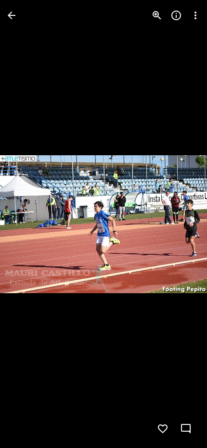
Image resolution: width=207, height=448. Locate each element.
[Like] (162, 429)
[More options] (195, 15)
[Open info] (176, 15)
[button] (26, 224)
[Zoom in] (157, 15)
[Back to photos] (11, 15)
